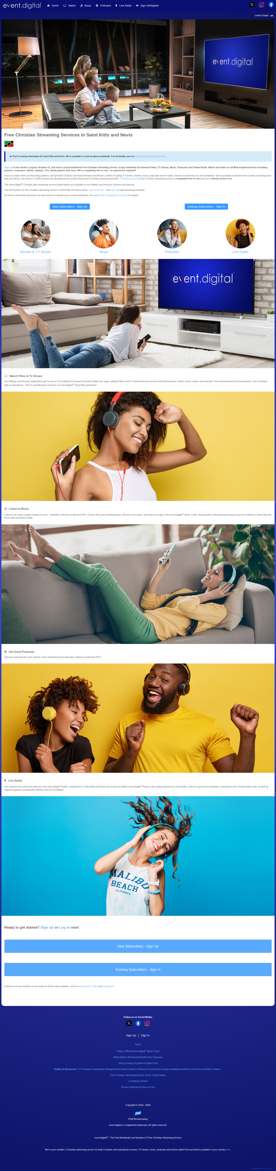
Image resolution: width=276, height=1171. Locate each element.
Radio (143, 1057)
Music (86, 5)
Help (120, 1063)
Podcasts (104, 5)
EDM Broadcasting (130, 178)
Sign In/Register (148, 5)
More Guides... (214, 1069)
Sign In (145, 1035)
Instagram (108, 986)
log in (114, 190)
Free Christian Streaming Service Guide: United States (138, 1075)
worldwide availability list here (150, 156)
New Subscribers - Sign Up (70, 206)
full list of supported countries (113, 195)
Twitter (94, 986)
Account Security (196, 1069)
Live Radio (124, 5)
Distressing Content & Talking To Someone (136, 1069)
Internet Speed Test (148, 1063)
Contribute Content (138, 1081)
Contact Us (130, 1063)
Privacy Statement (130, 1087)
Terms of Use (148, 1087)
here (228, 1149)
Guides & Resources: (65, 1069)
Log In (64, 927)
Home (54, 5)
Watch (71, 5)
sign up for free (97, 190)
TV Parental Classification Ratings (95, 1069)
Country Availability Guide (173, 1069)
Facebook (85, 986)
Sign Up (47, 927)
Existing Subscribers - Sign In (206, 206)
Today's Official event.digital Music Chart (138, 1051)
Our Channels (155, 1057)
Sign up (8, 167)
